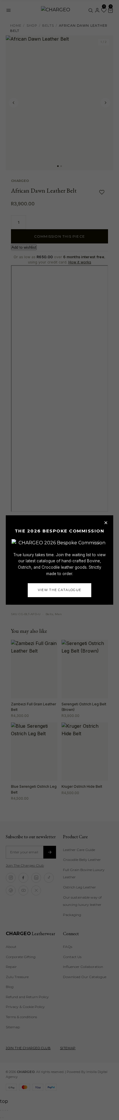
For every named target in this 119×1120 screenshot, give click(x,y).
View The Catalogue (59, 590)
